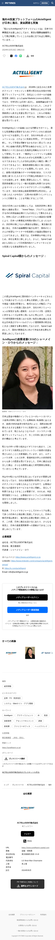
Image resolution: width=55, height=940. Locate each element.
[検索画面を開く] (52, 3)
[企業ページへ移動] (28, 809)
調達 (40, 721)
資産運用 (7, 721)
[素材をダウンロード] (28, 56)
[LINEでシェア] (21, 56)
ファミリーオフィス (22, 726)
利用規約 (43, 914)
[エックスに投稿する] (11, 56)
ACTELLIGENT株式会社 (13, 87)
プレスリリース (18, 785)
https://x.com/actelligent (15, 568)
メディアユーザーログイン (27, 597)
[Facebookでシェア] (16, 56)
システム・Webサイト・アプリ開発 (18, 703)
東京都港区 (6, 738)
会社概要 (12, 914)
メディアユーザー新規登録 (27, 610)
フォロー (27, 834)
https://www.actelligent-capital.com (35, 848)
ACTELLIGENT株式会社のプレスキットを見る (21, 772)
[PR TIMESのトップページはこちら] (10, 3)
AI (38, 715)
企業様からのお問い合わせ (27, 925)
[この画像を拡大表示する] (11, 653)
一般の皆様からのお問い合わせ (27, 931)
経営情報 (7, 686)
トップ (6, 785)
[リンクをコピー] (32, 56)
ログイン (36, 3)
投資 (46, 715)
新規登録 (45, 3)
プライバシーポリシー (27, 914)
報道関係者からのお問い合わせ (27, 920)
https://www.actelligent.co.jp (28, 557)
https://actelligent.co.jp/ (11, 747)
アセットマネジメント (25, 721)
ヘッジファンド (41, 726)
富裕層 (6, 726)
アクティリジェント (25, 715)
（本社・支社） (18, 738)
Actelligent (8, 715)
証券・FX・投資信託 (12, 698)
